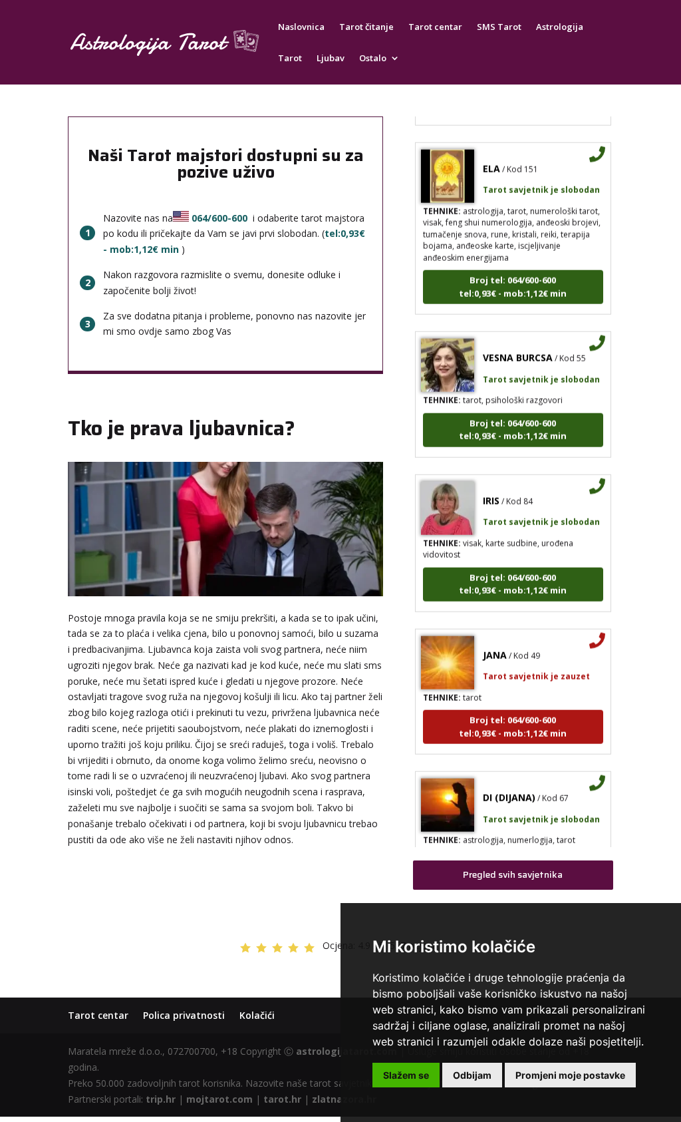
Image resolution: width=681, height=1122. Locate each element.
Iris (491, 490)
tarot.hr (282, 1099)
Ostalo (372, 58)
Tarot (290, 58)
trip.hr (161, 1099)
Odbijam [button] (472, 1075)
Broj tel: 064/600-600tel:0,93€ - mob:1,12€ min (513, 276)
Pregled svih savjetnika (513, 874)
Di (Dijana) (509, 787)
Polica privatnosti (184, 1015)
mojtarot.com (219, 1099)
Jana (495, 644)
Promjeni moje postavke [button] (570, 1075)
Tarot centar (435, 27)
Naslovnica (301, 27)
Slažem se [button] (406, 1075)
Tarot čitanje (366, 27)
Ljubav (330, 58)
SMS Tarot (499, 27)
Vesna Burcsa (518, 347)
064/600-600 (219, 218)
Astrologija (559, 27)
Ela (491, 158)
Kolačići (257, 1015)
